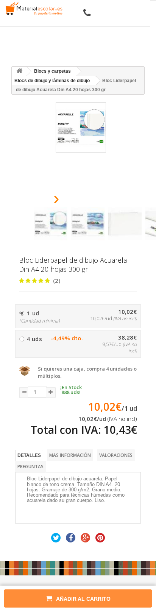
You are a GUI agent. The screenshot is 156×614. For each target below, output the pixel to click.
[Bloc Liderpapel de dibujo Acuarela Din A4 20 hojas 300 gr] (51, 224)
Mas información (70, 455)
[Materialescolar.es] (32, 8)
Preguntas (30, 466)
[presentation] (37, 200)
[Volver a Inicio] (19, 71)
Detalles (29, 455)
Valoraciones (116, 455)
